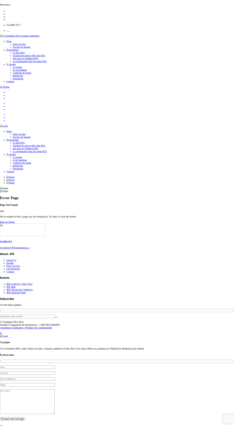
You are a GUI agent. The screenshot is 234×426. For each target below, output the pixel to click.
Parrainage (18, 78)
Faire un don (19, 44)
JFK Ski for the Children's (19, 289)
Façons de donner (22, 47)
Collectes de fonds (22, 73)
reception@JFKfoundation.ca (15, 247)
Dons (9, 41)
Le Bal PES (19, 52)
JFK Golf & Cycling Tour (19, 284)
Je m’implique (20, 70)
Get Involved (13, 268)
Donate (10, 263)
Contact (10, 81)
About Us (11, 260)
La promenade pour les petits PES (30, 61)
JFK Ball (10, 286)
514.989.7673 (6, 241)
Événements (12, 50)
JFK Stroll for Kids (16, 292)
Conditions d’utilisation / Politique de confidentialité (26, 327)
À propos (11, 64)
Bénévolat (18, 75)
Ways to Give (13, 266)
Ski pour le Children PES (25, 58)
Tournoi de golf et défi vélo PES (29, 55)
